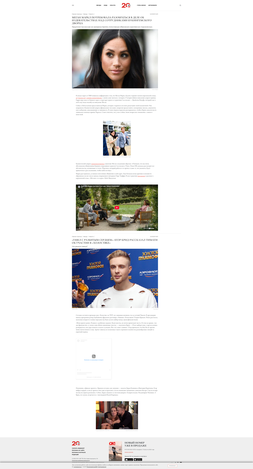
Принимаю (172, 465)
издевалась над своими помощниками (89, 98)
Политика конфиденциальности (81, 460)
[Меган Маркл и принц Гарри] (117, 138)
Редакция (75, 454)
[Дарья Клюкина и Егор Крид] (117, 415)
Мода (105, 5)
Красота (112, 5)
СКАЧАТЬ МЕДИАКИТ (78, 448)
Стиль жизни (141, 5)
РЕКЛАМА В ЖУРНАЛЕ (79, 452)
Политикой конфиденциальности (96, 467)
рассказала (141, 176)
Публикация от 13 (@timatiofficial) (94, 377)
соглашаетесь (78, 467)
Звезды (98, 5)
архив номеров (129, 452)
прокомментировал (97, 164)
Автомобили (152, 5)
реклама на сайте (78, 450)
